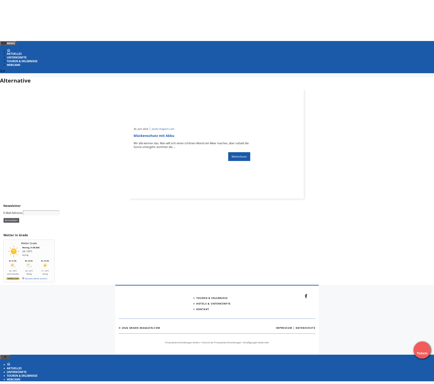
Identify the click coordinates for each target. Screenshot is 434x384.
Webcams (13, 65)
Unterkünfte (17, 57)
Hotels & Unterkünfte (213, 303)
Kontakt (202, 309)
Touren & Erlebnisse (22, 61)
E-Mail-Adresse (12, 213)
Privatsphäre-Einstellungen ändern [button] (182, 342)
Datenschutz (305, 327)
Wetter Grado (29, 243)
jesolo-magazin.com (163, 128)
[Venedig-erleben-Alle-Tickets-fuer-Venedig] (68, 35)
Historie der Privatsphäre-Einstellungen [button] (221, 342)
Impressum (284, 327)
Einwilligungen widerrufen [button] (256, 342)
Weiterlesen (239, 156)
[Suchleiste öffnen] (2, 71)
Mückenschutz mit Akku (154, 135)
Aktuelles (14, 54)
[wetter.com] (13, 279)
